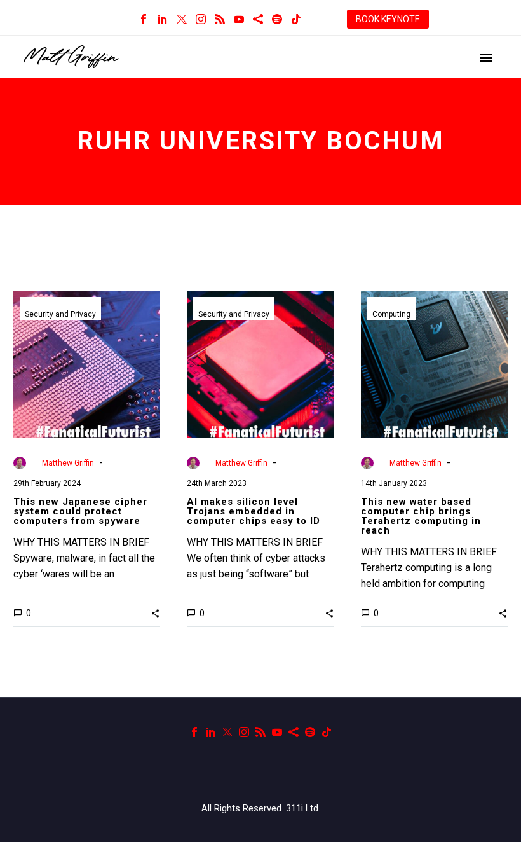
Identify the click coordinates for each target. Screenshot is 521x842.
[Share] (257, 19)
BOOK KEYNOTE (388, 19)
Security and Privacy (60, 314)
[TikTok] (296, 19)
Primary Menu (486, 57)
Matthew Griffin (68, 463)
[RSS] (219, 19)
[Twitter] (181, 19)
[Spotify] (277, 19)
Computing (391, 314)
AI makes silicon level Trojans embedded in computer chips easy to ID (253, 511)
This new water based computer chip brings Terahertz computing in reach (421, 516)
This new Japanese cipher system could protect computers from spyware (80, 511)
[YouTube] (238, 19)
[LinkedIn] (162, 19)
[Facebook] (143, 19)
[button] (155, 613)
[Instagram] (200, 19)
